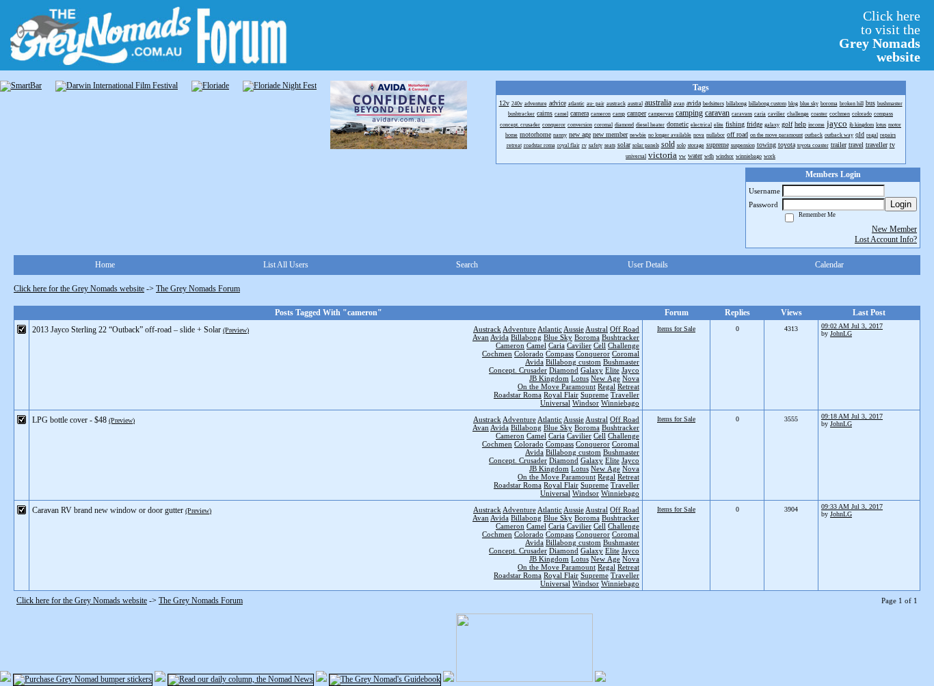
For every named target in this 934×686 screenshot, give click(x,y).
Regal (606, 386)
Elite (612, 370)
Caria (556, 345)
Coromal (625, 353)
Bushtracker (620, 337)
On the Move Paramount (557, 386)
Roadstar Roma (518, 395)
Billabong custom (573, 362)
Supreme (595, 395)
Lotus (580, 378)
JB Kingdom (549, 378)
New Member (894, 229)
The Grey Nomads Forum (198, 288)
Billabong (526, 337)
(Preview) (236, 330)
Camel (536, 345)
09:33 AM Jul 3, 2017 (852, 506)
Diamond (563, 370)
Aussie (573, 329)
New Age (605, 378)
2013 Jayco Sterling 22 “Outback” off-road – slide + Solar (126, 329)
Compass (560, 353)
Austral (596, 329)
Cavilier (579, 345)
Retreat (628, 386)
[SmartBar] (21, 86)
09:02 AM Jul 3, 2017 (852, 326)
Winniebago (620, 403)
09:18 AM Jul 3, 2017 (852, 416)
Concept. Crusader (518, 370)
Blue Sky (558, 337)
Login (900, 204)
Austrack (487, 329)
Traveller (625, 395)
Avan (480, 337)
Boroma (587, 337)
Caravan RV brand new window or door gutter (107, 510)
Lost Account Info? (886, 239)
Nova (630, 378)
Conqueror (593, 353)
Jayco (630, 370)
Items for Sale (676, 328)
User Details (648, 264)
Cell (599, 345)
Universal (555, 403)
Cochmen (497, 353)
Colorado (529, 353)
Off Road (624, 329)
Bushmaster (621, 362)
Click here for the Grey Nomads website (79, 288)
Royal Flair (561, 395)
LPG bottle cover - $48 (69, 420)
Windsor (585, 403)
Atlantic (549, 329)
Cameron (510, 345)
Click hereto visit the (879, 36)
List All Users (285, 264)
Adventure (519, 329)
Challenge (623, 345)
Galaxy (592, 370)
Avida (499, 337)
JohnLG (841, 333)
